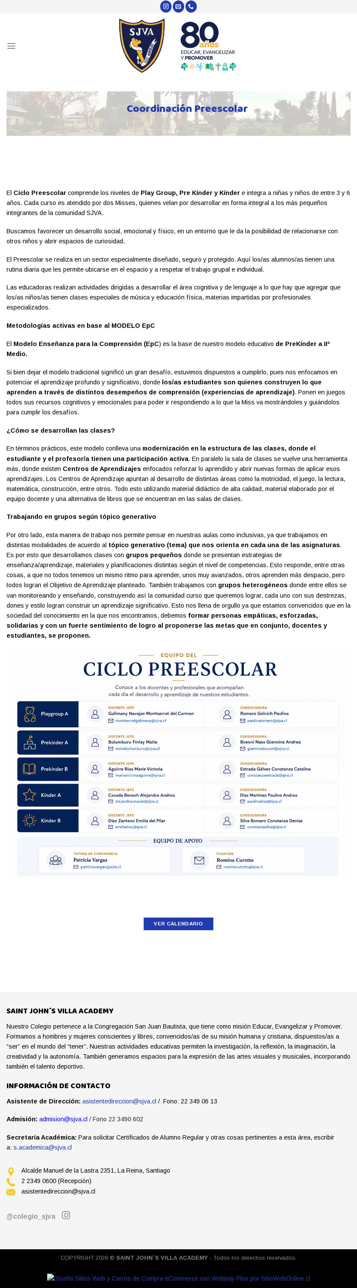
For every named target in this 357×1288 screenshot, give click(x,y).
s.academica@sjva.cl (42, 1147)
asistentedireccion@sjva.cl (119, 1101)
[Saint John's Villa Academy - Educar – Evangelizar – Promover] (179, 45)
